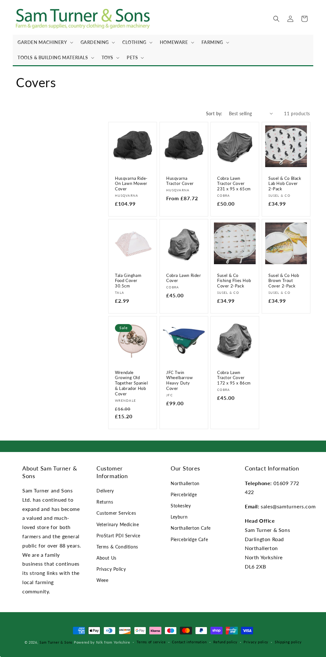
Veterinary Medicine (117, 524)
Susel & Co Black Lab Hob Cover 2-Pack (284, 183)
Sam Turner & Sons (56, 642)
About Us (106, 558)
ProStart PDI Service (118, 535)
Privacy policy (256, 642)
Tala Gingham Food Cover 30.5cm (128, 281)
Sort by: (214, 113)
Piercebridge (184, 494)
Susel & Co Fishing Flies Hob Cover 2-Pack (234, 281)
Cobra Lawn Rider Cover (183, 278)
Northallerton (185, 483)
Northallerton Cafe (191, 528)
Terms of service (151, 642)
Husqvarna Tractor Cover (180, 180)
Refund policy (225, 642)
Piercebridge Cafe (189, 539)
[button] (44, 42)
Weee (102, 580)
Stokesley (181, 505)
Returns (104, 502)
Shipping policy (288, 642)
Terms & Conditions (117, 546)
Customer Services (116, 513)
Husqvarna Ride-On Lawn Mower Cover (131, 183)
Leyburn (179, 516)
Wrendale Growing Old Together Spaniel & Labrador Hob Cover (131, 383)
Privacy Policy (111, 569)
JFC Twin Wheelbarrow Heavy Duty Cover (179, 380)
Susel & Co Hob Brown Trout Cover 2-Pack (283, 281)
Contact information (189, 642)
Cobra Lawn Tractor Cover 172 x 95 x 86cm (234, 378)
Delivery (105, 490)
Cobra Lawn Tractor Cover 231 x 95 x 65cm (234, 183)
